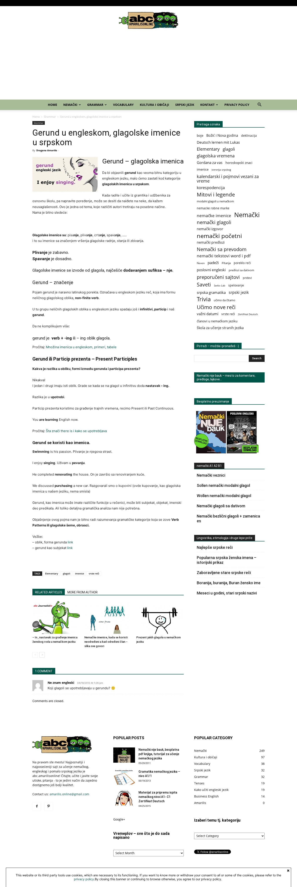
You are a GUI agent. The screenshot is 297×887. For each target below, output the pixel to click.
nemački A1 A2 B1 (209, 466)
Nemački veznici (211, 475)
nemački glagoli (214, 222)
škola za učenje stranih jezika (220, 328)
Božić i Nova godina (222, 135)
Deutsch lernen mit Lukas (218, 142)
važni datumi (207, 313)
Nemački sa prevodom (221, 249)
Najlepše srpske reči (215, 547)
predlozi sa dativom (241, 270)
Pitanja (226, 263)
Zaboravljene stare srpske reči (224, 572)
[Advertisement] (148, 67)
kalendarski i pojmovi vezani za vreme (228, 178)
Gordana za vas (209, 162)
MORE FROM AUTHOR (82, 592)
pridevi (247, 278)
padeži (213, 262)
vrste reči (94, 573)
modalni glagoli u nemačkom (215, 201)
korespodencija (211, 187)
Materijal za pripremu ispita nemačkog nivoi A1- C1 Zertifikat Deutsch (157, 797)
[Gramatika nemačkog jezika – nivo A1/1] (124, 777)
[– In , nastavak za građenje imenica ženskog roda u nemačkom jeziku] (56, 617)
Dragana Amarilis (46, 150)
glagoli (66, 573)
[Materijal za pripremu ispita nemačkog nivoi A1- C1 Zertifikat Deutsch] (124, 797)
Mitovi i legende (216, 194)
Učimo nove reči (216, 307)
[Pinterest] (43, 3)
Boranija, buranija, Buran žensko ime (228, 583)
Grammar (165, 3)
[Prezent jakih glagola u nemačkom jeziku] (160, 617)
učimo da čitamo (224, 300)
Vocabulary (184, 3)
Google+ (119, 819)
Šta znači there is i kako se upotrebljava (76, 431)
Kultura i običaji (203, 3)
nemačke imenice (214, 215)
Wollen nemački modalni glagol (224, 495)
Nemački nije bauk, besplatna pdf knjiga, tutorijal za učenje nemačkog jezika (158, 754)
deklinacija (249, 135)
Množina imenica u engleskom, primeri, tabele (81, 347)
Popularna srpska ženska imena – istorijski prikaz (226, 560)
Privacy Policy (257, 3)
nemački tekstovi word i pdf (223, 256)
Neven (201, 263)
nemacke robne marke (213, 208)
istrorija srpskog (221, 169)
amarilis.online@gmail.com (69, 794)
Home (136, 3)
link (70, 542)
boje (200, 135)
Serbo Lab (219, 285)
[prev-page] (35, 654)
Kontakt (237, 3)
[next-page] (42, 654)
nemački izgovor (210, 229)
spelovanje (236, 285)
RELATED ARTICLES (48, 592)
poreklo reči (242, 263)
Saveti (204, 284)
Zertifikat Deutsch (248, 314)
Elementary (51, 573)
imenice (79, 573)
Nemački (148, 3)
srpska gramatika (211, 292)
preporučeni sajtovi (218, 277)
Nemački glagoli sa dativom (221, 506)
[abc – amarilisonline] (148, 20)
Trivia (204, 299)
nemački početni (219, 235)
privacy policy (84, 879)
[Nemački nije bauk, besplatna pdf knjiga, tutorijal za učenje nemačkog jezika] (124, 755)
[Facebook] (35, 3)
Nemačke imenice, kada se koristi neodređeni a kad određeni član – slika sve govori (106, 642)
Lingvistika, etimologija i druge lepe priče (224, 538)
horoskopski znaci (238, 162)
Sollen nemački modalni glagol (223, 485)
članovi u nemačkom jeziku (217, 321)
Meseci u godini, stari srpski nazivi (227, 593)
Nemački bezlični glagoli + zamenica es (228, 518)
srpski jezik (239, 292)
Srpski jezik (223, 3)
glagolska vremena (216, 155)
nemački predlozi (211, 242)
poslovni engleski (211, 270)
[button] (259, 105)
